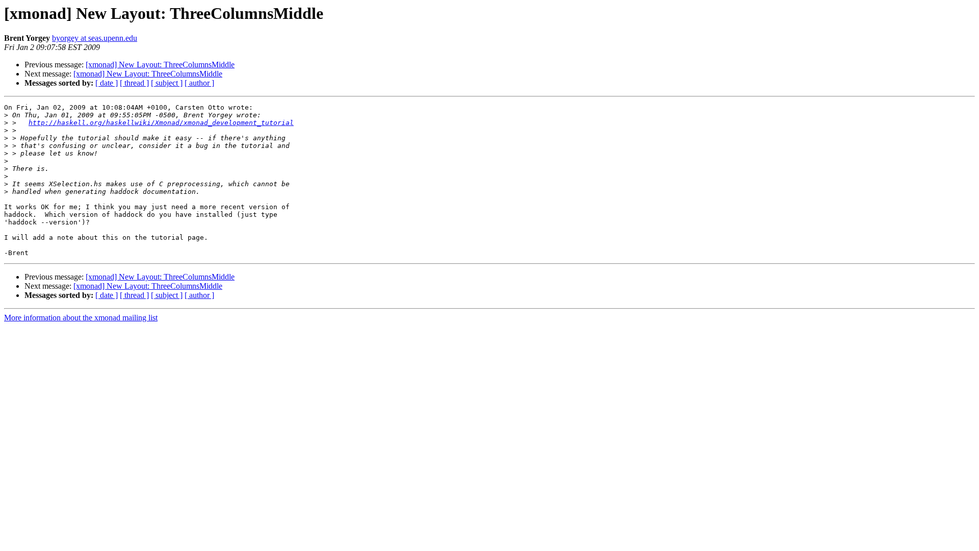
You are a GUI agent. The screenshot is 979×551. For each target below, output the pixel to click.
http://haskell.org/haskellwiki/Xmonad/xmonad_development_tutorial (161, 123)
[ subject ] (167, 83)
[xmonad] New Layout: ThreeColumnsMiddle (160, 64)
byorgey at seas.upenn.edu (94, 38)
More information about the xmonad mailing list (81, 317)
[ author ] (199, 83)
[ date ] (106, 83)
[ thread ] (134, 83)
